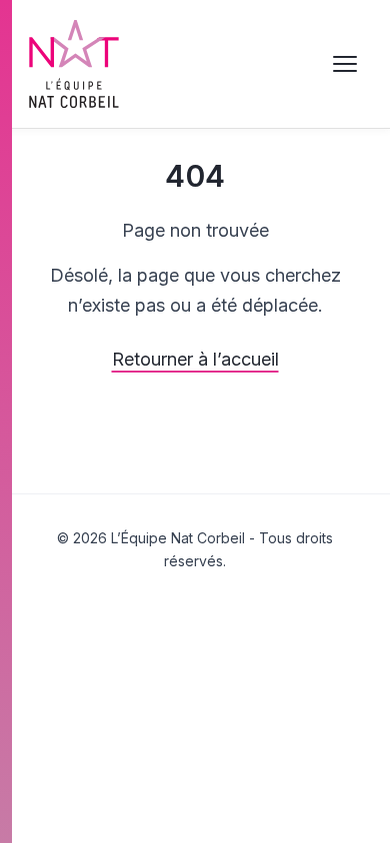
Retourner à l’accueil (195, 359)
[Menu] (345, 64)
